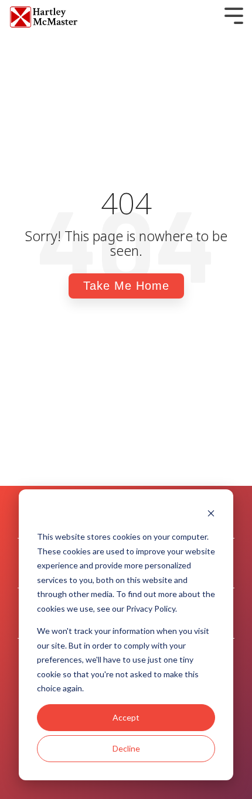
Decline (126, 748)
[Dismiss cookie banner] (211, 514)
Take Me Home (126, 285)
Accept (126, 717)
